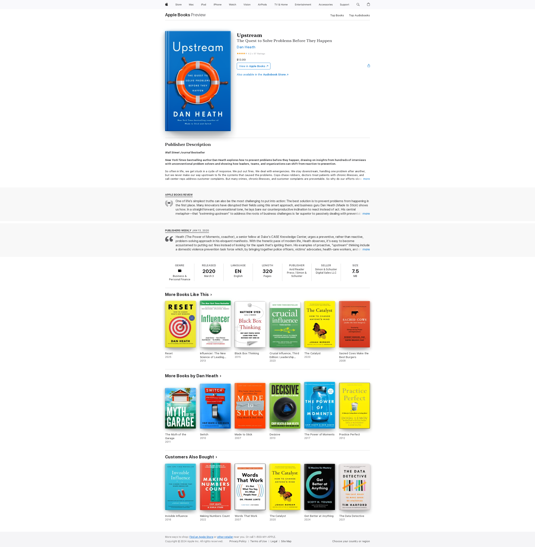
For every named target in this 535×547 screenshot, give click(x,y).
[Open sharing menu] (369, 66)
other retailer (225, 537)
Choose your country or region (351, 541)
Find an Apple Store (201, 537)
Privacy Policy (237, 541)
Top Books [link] (337, 15)
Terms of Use (258, 541)
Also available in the (261, 74)
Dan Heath (246, 47)
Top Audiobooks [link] (359, 15)
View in (252, 66)
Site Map (286, 541)
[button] (358, 4)
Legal (274, 541)
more (366, 178)
